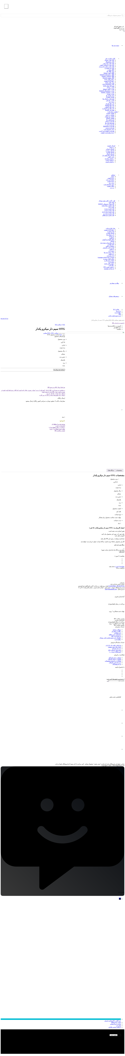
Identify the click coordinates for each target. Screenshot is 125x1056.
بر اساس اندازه (110, 160)
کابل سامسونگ (110, 62)
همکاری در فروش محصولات (113, 661)
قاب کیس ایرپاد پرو (108, 213)
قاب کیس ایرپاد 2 (109, 209)
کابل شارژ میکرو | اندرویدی (106, 66)
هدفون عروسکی (109, 116)
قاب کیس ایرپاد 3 (109, 210)
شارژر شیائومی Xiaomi (107, 92)
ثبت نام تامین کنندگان (115, 662)
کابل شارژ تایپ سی (108, 63)
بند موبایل (111, 236)
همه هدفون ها (110, 120)
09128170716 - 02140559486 (116, 586)
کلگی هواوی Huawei (108, 78)
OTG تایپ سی (110, 179)
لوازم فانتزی (110, 231)
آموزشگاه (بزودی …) (115, 652)
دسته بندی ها (115, 45)
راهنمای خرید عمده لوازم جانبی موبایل (110, 638)
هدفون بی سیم (110, 115)
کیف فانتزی (110, 244)
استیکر (112, 241)
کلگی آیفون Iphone (109, 73)
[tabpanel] (62, 1043)
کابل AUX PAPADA (108, 84)
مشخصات (119, 470)
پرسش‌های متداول (114, 296)
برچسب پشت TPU (108, 267)
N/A (60, 334)
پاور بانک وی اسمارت (108, 108)
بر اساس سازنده (109, 158)
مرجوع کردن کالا (116, 636)
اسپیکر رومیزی (110, 150)
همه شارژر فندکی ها (108, 99)
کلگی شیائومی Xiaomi (108, 76)
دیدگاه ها (111, 470)
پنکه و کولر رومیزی (108, 259)
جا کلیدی (111, 238)
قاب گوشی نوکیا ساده (108, 205)
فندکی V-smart (110, 97)
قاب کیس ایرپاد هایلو (108, 215)
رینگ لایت (111, 265)
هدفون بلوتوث (110, 113)
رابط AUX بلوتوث (109, 81)
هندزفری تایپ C (109, 124)
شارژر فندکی (110, 94)
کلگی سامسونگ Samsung (107, 74)
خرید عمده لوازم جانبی (114, 316)
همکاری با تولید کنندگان (114, 659)
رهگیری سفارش (114, 283)
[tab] (119, 470)
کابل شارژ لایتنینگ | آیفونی (107, 65)
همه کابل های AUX (108, 86)
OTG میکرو (110, 181)
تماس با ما (116, 309)
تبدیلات (113, 175)
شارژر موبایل (110, 87)
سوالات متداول (116, 629)
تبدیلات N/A (58, 324)
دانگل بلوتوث (110, 186)
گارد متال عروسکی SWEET (106, 204)
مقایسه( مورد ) (119, 566)
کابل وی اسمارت (109, 68)
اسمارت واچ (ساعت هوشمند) (106, 257)
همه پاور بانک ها (109, 110)
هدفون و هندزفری (112, 111)
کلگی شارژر (110, 70)
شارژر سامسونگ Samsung (106, 91)
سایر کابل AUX (109, 82)
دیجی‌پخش (121, 320)
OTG (112, 176)
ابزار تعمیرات (110, 255)
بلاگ (120, 314)
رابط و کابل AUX (109, 79)
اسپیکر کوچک (110, 154)
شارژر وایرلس (110, 100)
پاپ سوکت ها (110, 235)
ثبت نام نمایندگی (116, 648)
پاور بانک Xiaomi (109, 105)
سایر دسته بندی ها (109, 252)
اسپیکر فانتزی (110, 152)
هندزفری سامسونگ (108, 126)
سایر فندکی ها (110, 95)
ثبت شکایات (117, 633)
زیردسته (111, 147)
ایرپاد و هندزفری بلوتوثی (107, 132)
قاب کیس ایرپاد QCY (108, 212)
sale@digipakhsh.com (111, 589)
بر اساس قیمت (110, 162)
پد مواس (111, 249)
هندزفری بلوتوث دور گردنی (106, 131)
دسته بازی (111, 251)
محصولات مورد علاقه (115, 634)
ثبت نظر (122, 551)
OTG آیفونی (110, 178)
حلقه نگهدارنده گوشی (108, 239)
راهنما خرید (118, 312)
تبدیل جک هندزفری (109, 129)
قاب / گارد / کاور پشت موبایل (107, 201)
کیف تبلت (111, 202)
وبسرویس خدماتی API (114, 650)
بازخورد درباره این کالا (118, 323)
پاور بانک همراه (110, 103)
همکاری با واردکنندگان (114, 657)
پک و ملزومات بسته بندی (107, 243)
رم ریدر (112, 187)
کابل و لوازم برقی (110, 58)
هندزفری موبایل (109, 121)
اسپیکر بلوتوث (111, 145)
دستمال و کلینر (110, 246)
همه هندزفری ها (109, 123)
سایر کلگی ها (110, 71)
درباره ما (118, 311)
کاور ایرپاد (111, 207)
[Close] (6, 6)
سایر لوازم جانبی (110, 228)
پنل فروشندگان (116, 664)
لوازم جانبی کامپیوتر (108, 247)
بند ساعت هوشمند (109, 268)
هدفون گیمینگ (110, 118)
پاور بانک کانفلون (109, 107)
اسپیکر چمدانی (110, 149)
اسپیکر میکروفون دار (108, 155)
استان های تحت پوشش (114, 647)
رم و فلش (111, 254)
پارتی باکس (111, 157)
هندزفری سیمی (109, 128)
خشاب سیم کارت (109, 260)
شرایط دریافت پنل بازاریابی (113, 645)
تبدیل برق (111, 102)
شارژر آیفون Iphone (108, 89)
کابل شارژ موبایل (109, 60)
